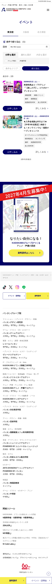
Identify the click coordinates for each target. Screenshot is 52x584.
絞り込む (36, 68)
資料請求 (38, 296)
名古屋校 (41, 32)
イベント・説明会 (14, 296)
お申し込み (12, 108)
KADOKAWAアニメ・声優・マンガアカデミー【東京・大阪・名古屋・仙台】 (26, 275)
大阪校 (26, 32)
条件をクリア (12, 68)
